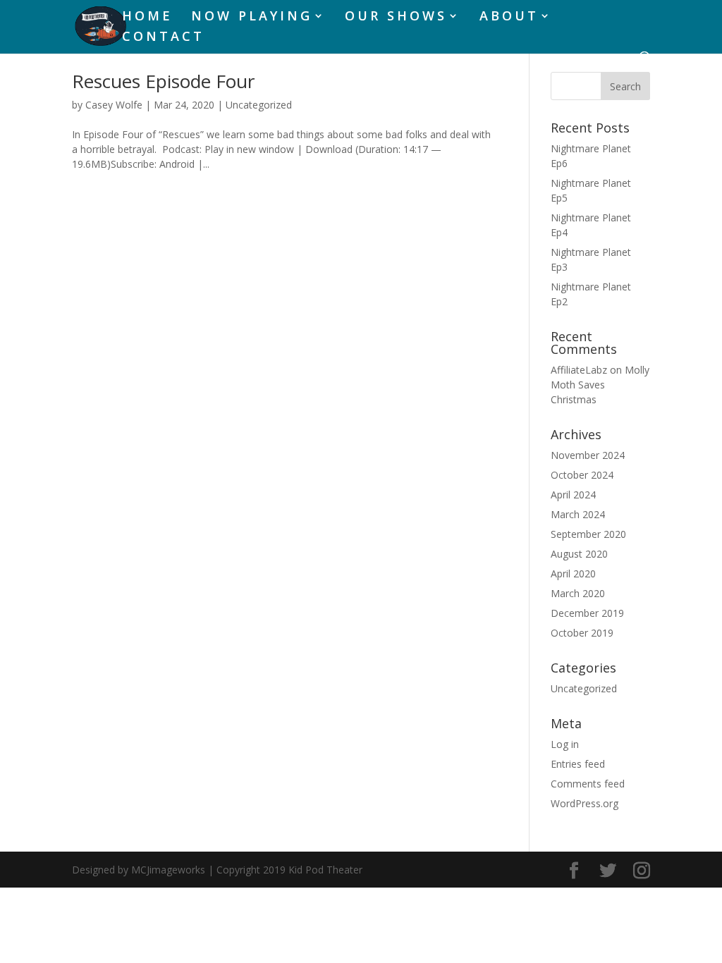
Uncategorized (259, 104)
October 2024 (582, 475)
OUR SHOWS (396, 17)
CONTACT (163, 37)
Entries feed (578, 764)
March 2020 (578, 593)
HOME (147, 17)
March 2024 (578, 514)
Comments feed (588, 783)
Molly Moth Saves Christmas (600, 384)
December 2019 (587, 613)
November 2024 (588, 455)
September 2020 (588, 534)
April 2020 (573, 573)
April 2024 (573, 494)
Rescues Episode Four (163, 81)
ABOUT (509, 17)
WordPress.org (584, 803)
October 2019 (582, 632)
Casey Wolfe (113, 104)
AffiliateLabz (579, 369)
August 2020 (579, 553)
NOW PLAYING (251, 17)
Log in (565, 744)
